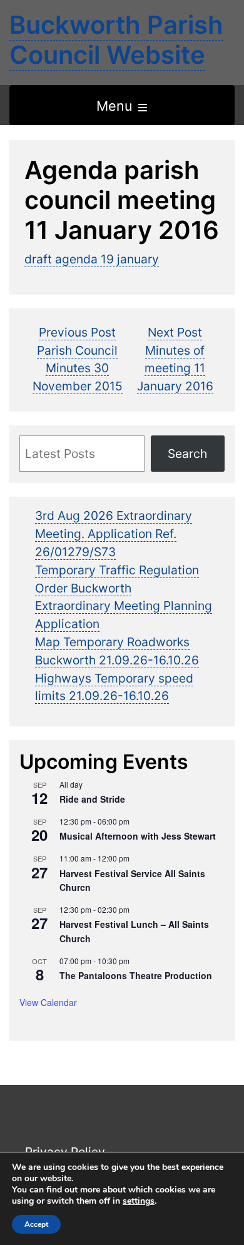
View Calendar (48, 1002)
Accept (36, 1224)
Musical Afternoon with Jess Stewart (137, 836)
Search (187, 453)
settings (139, 1201)
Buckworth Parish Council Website (116, 39)
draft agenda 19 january (91, 259)
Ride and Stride (92, 799)
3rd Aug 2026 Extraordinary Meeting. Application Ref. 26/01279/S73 (113, 533)
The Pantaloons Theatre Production (135, 975)
